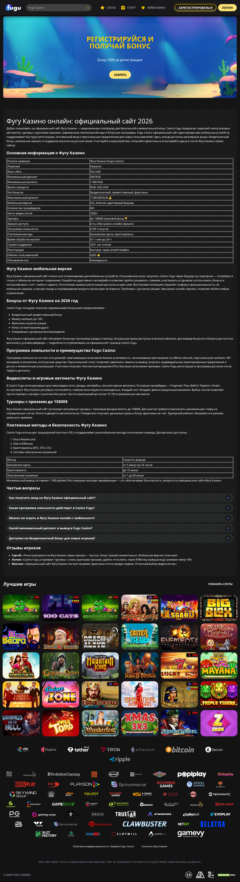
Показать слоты (220, 584)
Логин (227, 8)
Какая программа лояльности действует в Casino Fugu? (52, 508)
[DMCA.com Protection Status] (227, 875)
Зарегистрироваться (195, 8)
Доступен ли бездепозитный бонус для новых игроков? (52, 538)
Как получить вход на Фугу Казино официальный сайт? (52, 498)
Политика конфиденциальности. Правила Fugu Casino (103, 846)
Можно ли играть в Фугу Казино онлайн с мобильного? (52, 518)
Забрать (120, 75)
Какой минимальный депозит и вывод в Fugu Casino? (50, 528)
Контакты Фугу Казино (154, 846)
